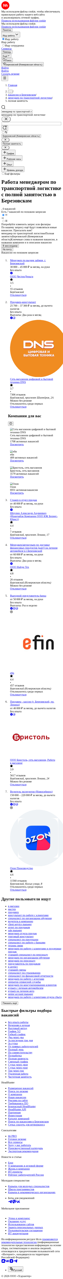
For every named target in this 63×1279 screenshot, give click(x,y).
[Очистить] (6, 119)
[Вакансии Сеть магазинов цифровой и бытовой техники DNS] (35, 349)
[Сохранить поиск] (4, 128)
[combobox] (16, 111)
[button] (5, 67)
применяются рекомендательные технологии (29, 1241)
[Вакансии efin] (35, 643)
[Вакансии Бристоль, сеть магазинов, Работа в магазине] (35, 737)
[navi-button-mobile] (4, 78)
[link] (7, 60)
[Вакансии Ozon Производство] (35, 838)
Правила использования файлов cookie (23, 26)
